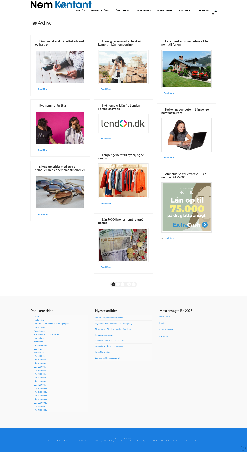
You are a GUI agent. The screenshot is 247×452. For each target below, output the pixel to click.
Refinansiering (40, 345)
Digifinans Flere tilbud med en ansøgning (113, 323)
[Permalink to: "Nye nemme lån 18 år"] (60, 128)
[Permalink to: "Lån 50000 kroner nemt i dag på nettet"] (123, 245)
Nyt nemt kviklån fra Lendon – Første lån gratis (120, 107)
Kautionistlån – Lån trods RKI (47, 334)
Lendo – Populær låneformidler (109, 317)
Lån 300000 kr (40, 403)
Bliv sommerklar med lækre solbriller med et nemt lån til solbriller (60, 168)
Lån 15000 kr (40, 363)
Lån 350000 (39, 406)
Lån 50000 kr (40, 381)
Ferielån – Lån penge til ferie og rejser (51, 324)
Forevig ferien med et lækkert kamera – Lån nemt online (120, 42)
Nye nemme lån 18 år (53, 105)
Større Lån (39, 352)
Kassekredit (39, 331)
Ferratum (163, 336)
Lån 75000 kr (40, 385)
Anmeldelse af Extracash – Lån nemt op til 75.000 (183, 175)
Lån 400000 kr (40, 410)
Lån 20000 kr (40, 367)
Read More (43, 89)
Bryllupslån (39, 320)
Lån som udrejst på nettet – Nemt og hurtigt (59, 42)
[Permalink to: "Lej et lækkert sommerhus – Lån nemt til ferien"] (187, 69)
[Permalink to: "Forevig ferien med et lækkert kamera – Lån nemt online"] (123, 67)
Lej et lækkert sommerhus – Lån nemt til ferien (184, 42)
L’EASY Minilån (166, 330)
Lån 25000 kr (40, 370)
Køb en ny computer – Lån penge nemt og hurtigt (185, 111)
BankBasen (164, 316)
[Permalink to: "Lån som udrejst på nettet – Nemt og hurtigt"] (60, 67)
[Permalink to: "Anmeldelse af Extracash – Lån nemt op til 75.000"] (187, 207)
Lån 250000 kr (40, 399)
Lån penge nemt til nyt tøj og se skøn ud (121, 156)
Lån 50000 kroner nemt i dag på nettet (121, 221)
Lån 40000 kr (40, 377)
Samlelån (38, 349)
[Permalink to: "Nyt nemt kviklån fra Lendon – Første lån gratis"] (123, 123)
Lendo (162, 323)
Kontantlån (39, 338)
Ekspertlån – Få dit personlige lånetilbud (113, 329)
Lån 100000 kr (40, 388)
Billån (36, 316)
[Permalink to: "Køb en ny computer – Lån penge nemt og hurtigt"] (187, 135)
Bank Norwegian (102, 352)
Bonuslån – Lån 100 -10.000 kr (109, 346)
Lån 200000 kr (40, 395)
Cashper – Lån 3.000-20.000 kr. (109, 340)
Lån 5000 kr (39, 356)
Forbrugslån (39, 327)
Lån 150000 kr (40, 392)
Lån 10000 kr (40, 360)
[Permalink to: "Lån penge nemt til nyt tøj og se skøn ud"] (123, 180)
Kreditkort (38, 342)
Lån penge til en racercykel (107, 358)
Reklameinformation (104, 335)
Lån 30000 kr (40, 374)
